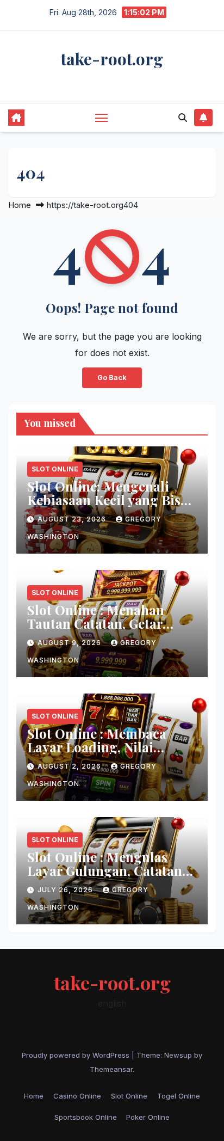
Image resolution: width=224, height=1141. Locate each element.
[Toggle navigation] (102, 117)
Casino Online (77, 1095)
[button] (182, 117)
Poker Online (148, 1117)
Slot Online (55, 469)
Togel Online (178, 1095)
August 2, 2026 (70, 766)
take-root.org (112, 59)
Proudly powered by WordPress (77, 1055)
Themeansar (111, 1069)
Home (19, 205)
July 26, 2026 (66, 890)
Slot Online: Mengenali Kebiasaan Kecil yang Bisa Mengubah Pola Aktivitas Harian (107, 506)
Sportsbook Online (85, 1117)
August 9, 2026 (70, 643)
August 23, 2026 (73, 519)
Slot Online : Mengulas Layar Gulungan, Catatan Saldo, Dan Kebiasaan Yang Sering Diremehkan (110, 877)
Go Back (112, 377)
